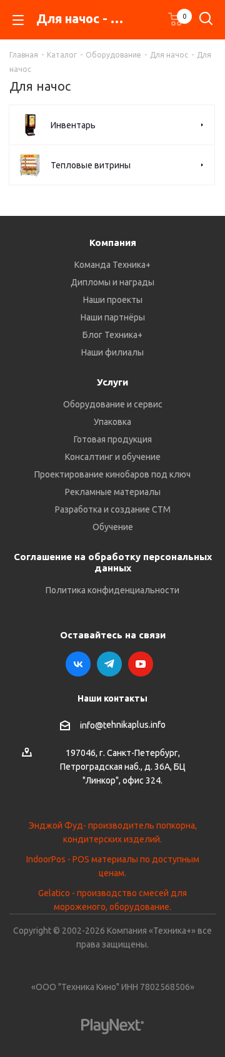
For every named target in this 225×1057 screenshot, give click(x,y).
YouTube (140, 664)
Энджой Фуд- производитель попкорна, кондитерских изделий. (113, 832)
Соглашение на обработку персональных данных (113, 562)
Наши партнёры (113, 317)
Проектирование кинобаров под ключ (112, 474)
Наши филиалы (112, 352)
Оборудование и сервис (112, 404)
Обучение (112, 527)
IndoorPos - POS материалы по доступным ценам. (112, 866)
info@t (93, 725)
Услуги (112, 382)
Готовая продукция (113, 439)
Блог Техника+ (112, 335)
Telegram (109, 664)
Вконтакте (78, 664)
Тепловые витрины (91, 165)
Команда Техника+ (112, 265)
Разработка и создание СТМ (113, 509)
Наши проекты (112, 300)
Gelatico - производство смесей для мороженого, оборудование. (112, 900)
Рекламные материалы (113, 492)
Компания (112, 242)
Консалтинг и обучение (113, 457)
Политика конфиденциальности (112, 590)
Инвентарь (73, 125)
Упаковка (112, 422)
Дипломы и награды (112, 282)
